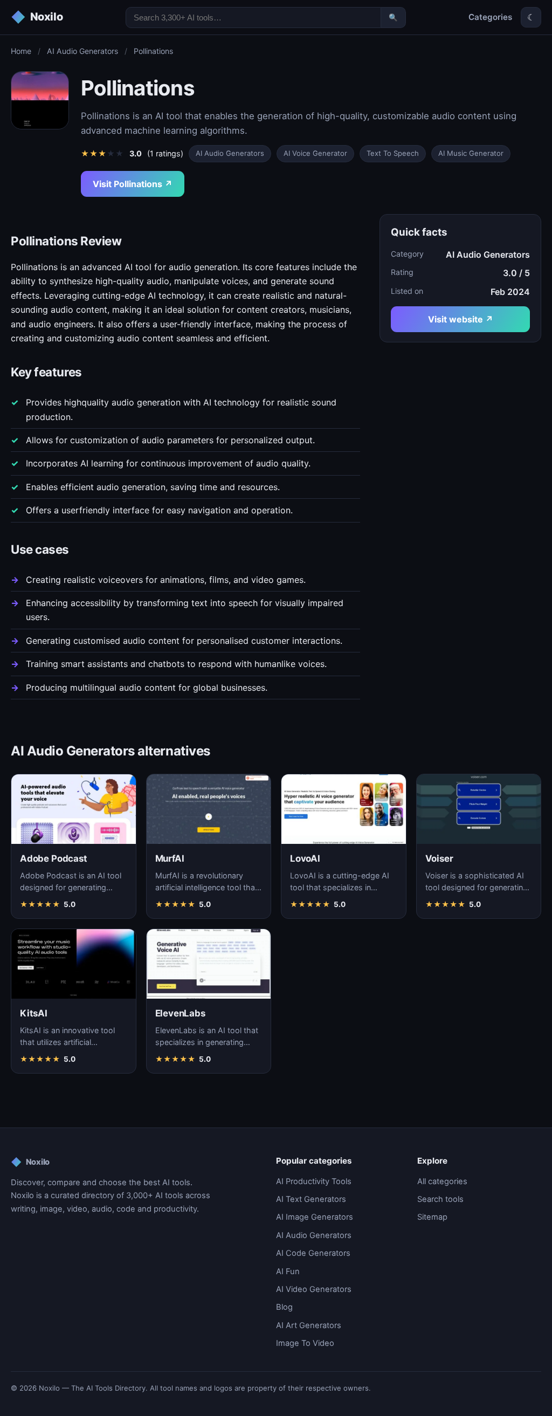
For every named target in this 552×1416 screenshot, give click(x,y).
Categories (490, 17)
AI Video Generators (313, 1289)
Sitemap (432, 1217)
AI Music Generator (470, 153)
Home (21, 51)
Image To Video (305, 1343)
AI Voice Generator (315, 153)
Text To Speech (393, 153)
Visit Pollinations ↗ (132, 183)
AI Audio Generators (82, 51)
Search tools (440, 1199)
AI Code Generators (313, 1253)
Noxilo (30, 1162)
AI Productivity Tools (313, 1181)
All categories (442, 1181)
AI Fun (288, 1271)
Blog (284, 1307)
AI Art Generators (308, 1325)
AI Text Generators (311, 1199)
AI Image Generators (314, 1217)
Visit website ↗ (460, 319)
